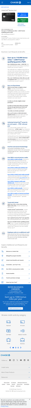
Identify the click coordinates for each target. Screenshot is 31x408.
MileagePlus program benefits (17, 255)
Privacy (8, 384)
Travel (9, 343)
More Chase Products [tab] (16, 372)
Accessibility (26, 384)
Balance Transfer (22, 334)
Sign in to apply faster (24, 14)
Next (20, 347)
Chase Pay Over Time (15, 282)
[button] (29, 399)
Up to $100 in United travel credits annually (18, 174)
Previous (10, 347)
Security (13, 384)
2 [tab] (16, 348)
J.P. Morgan (13, 382)
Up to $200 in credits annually (15, 159)
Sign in (29, 2)
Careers (3, 384)
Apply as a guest (24, 20)
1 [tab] (13, 348)
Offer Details (21, 24)
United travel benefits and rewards (18, 260)
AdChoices (18, 386)
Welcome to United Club (15, 251)
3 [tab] (18, 348)
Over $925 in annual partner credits (18, 269)
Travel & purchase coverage (16, 278)
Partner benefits (13, 273)
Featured (8, 325)
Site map (12, 386)
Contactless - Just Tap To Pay (17, 264)
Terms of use (19, 384)
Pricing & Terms (21, 25)
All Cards (22, 325)
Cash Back (8, 334)
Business (22, 343)
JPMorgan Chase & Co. (22, 382)
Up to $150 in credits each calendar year (17, 167)
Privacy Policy (4, 406)
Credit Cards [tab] (16, 367)
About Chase (6, 382)
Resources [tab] (16, 377)
